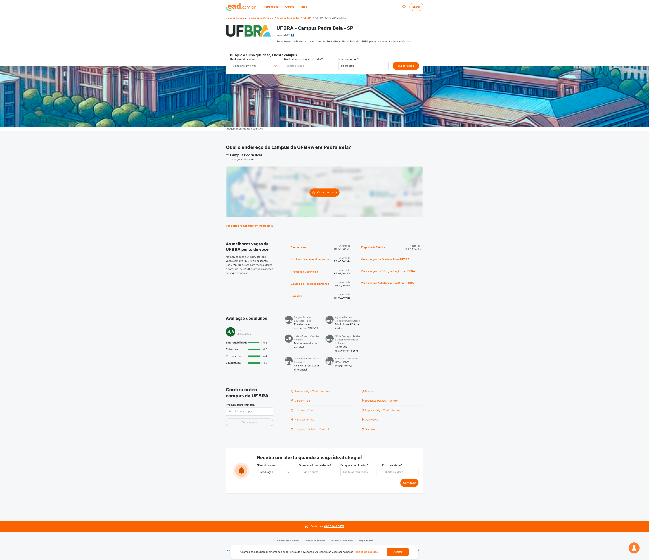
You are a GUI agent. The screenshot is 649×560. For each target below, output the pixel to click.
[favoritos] (404, 7)
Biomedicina (298, 247)
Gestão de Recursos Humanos (310, 284)
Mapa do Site (366, 540)
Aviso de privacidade (287, 540)
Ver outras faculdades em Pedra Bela (249, 225)
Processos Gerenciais (304, 271)
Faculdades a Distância (260, 17)
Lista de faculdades (288, 17)
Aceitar (397, 552)
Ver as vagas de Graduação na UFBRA (385, 259)
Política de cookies (315, 540)
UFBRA (307, 17)
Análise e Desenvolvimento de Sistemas (311, 259)
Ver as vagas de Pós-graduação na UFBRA (388, 271)
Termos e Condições (342, 540)
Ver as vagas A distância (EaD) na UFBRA (387, 283)
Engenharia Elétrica (373, 247)
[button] (634, 547)
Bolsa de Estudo (235, 17)
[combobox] (309, 66)
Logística (297, 296)
